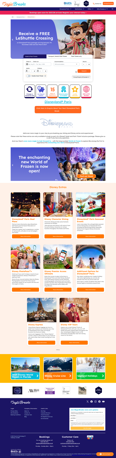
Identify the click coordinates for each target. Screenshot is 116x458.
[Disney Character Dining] (58, 204)
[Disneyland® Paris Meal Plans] (25, 204)
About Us (26, 411)
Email (72, 420)
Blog (25, 416)
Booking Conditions (16, 414)
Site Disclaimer (14, 413)
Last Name (73, 418)
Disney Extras (31, 17)
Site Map (43, 411)
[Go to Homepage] (12, 17)
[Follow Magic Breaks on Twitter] (87, 401)
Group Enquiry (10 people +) (81, 77)
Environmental (44, 418)
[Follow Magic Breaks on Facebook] (91, 401)
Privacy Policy (14, 411)
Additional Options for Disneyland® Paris (88, 272)
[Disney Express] (41, 310)
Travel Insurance (45, 414)
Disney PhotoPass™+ (22, 271)
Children (39, 68)
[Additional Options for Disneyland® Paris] (90, 257)
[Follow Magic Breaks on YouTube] (103, 401)
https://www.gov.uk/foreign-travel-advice (82, 455)
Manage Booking (108, 3)
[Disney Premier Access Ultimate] (58, 257)
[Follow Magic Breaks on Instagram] (95, 401)
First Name (73, 415)
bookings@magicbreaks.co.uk (44, 443)
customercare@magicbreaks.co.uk (70, 443)
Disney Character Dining (56, 219)
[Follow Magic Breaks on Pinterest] (99, 401)
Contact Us (98, 3)
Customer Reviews (45, 413)
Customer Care (28, 414)
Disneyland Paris (21, 17)
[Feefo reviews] (77, 6)
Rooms (85, 61)
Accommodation (59, 61)
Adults (28, 68)
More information (26, 236)
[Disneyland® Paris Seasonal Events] (90, 204)
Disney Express (35, 324)
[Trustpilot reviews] (86, 3)
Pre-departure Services (47, 416)
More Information (58, 236)
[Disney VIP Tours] (74, 310)
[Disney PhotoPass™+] (25, 257)
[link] (58, 13)
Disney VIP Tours (69, 324)
